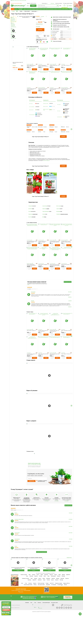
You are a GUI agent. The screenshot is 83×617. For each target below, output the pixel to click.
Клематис (43, 7)
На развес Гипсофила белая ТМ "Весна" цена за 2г (55, 89)
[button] (71, 71)
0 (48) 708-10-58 (25, 598)
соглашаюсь (40, 480)
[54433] (34, 452)
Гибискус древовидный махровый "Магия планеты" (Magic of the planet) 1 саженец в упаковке (32, 265)
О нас (26, 583)
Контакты (30, 583)
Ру (60, 5)
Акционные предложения (16, 3)
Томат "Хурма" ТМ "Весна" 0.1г (66, 65)
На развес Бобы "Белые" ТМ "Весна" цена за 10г (66, 89)
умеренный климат (66, 105)
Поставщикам (53, 584)
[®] (18, 6)
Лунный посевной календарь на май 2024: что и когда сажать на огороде (34, 464)
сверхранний (37, 106)
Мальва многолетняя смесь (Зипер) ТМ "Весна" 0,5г (42, 89)
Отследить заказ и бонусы (67, 3)
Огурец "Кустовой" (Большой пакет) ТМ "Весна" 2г (31, 89)
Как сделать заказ (54, 602)
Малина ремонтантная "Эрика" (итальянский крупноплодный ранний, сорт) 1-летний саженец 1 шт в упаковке (55, 265)
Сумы (48, 576)
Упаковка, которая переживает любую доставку (61, 26)
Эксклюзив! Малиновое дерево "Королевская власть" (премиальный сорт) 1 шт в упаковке (32, 241)
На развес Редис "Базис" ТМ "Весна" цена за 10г (54, 331)
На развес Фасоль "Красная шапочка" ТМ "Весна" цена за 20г (66, 241)
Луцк (27, 576)
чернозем (66, 112)
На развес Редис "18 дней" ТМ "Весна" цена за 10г (43, 331)
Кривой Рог (68, 574)
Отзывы (47, 583)
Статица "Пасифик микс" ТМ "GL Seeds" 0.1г (55, 66)
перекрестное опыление (64, 214)
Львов (59, 574)
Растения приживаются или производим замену (61, 21)
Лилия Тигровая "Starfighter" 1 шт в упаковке (43, 265)
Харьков (33, 574)
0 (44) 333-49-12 (25, 597)
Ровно (45, 576)
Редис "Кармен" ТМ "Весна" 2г (66, 353)
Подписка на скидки (58, 583)
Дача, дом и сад (70, 9)
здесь (28, 284)
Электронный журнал (46, 602)
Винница (63, 574)
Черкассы (51, 574)
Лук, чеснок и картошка (20, 9)
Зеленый (38, 109)
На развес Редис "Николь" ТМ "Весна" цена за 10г (32, 354)
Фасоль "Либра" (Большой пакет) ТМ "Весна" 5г (31, 66)
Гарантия (34, 583)
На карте (57, 597)
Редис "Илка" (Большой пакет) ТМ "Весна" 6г (54, 354)
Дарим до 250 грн (66, 583)
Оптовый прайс (60, 584)
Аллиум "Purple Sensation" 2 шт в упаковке (66, 265)
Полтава (40, 576)
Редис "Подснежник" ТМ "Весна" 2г (66, 331)
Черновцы (29, 579)
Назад (13, 11)
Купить (40, 29)
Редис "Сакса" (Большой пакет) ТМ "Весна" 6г (43, 354)
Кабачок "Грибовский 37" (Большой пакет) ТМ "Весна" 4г (43, 66)
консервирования (39, 114)
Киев (29, 574)
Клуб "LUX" (52, 583)
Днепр (42, 574)
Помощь (35, 584)
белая (33, 208)
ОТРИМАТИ (6, 609)
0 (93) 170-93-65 (33, 3)
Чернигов (58, 576)
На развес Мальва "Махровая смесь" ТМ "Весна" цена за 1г (54, 241)
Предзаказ (48, 584)
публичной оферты (46, 160)
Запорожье (46, 574)
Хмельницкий (53, 576)
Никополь (36, 576)
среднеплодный (35, 214)
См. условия (46, 500)
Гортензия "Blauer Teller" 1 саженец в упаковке (42, 241)
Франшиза (52, 3)
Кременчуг (40, 579)
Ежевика (46, 7)
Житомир (63, 576)
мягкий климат (67, 103)
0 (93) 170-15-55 (31, 597)
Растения (63, 8)
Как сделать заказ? (41, 584)
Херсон (55, 574)
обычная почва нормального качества (67, 109)
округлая (47, 208)
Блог (22, 583)
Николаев (31, 576)
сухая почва (66, 111)
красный (38, 103)
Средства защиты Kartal (28, 584)
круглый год (51, 103)
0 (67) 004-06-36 (32, 598)
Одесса (38, 574)
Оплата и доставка (58, 3)
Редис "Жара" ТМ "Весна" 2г (31, 330)
